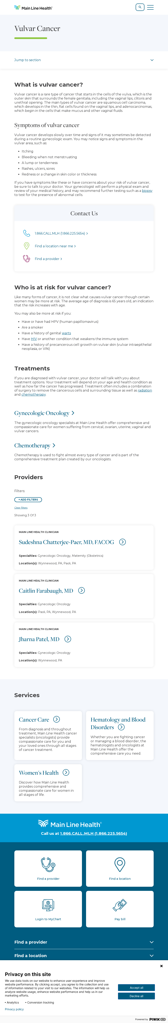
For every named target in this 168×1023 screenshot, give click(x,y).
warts (66, 333)
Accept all (136, 987)
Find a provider (30, 942)
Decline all (136, 996)
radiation (145, 390)
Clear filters (20, 507)
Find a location (30, 955)
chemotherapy (34, 394)
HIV (34, 339)
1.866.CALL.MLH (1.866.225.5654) (93, 833)
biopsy (147, 191)
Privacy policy (14, 1009)
